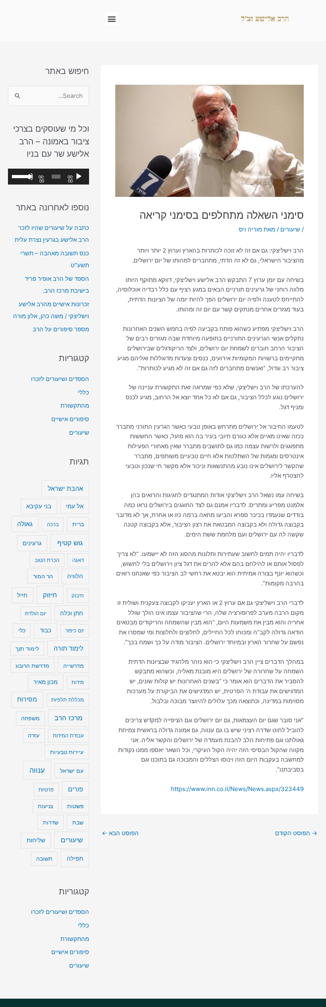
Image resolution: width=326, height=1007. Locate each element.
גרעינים (32, 543)
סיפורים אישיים (70, 419)
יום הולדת (35, 613)
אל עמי (74, 506)
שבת (77, 822)
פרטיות (46, 789)
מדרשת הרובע (32, 666)
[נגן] (79, 177)
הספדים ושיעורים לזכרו (60, 379)
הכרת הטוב (47, 560)
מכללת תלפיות (67, 699)
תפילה (75, 858)
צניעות (45, 806)
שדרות (50, 822)
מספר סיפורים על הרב (61, 329)
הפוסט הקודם (296, 833)
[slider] (19, 176)
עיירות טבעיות (66, 751)
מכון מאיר (45, 682)
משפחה (30, 718)
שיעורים (290, 229)
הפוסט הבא (120, 833)
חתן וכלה (71, 613)
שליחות (36, 840)
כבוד (45, 630)
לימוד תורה (68, 648)
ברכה (53, 524)
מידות (78, 682)
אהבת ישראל (65, 488)
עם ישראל (71, 770)
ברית (78, 524)
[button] (111, 18)
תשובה (44, 858)
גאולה (25, 524)
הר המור (43, 576)
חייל (22, 595)
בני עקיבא (38, 506)
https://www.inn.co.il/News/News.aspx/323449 (237, 789)
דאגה (78, 560)
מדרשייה (73, 666)
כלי (21, 630)
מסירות (27, 699)
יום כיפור (74, 630)
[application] (48, 177)
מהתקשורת (74, 405)
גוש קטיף (70, 542)
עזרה (33, 735)
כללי (83, 392)
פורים (75, 789)
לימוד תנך (27, 648)
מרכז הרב (68, 718)
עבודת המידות (68, 735)
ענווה (37, 770)
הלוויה (75, 576)
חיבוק (78, 595)
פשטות (75, 806)
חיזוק (50, 595)
